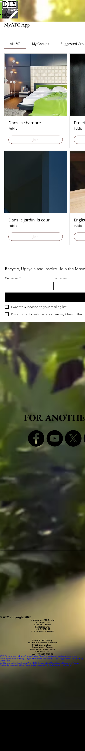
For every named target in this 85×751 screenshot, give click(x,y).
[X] (73, 438)
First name (13, 278)
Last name (60, 278)
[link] (15, 43)
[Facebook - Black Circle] (36, 438)
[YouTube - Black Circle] (54, 438)
